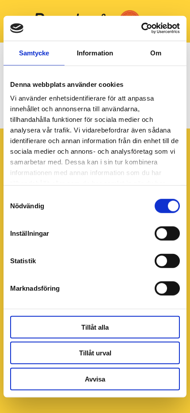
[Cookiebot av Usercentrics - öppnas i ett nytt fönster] (141, 28)
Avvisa (95, 378)
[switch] (167, 233)
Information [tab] (95, 52)
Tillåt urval (95, 353)
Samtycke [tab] (34, 52)
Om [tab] (155, 52)
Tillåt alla (95, 327)
